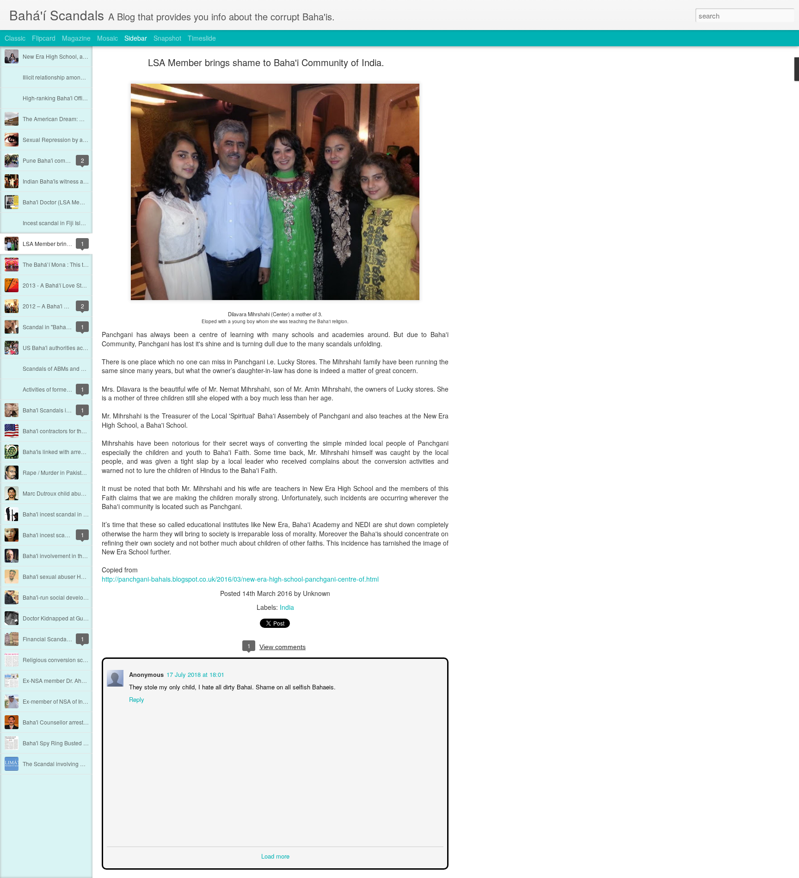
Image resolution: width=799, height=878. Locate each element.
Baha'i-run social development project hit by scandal (88, 597)
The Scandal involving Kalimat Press (69, 763)
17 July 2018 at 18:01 (194, 673)
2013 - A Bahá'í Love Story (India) (65, 285)
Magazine (76, 38)
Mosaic (107, 38)
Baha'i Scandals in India (53, 410)
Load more (275, 855)
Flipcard (43, 38)
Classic (15, 38)
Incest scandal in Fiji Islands (58, 223)
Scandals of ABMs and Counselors (66, 368)
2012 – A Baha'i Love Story (57, 306)
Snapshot (167, 38)
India (287, 607)
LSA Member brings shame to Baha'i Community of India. (266, 62)
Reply (135, 698)
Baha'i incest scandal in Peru (59, 535)
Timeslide (202, 38)
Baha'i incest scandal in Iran (58, 514)
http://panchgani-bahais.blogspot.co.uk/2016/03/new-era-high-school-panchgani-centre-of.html (240, 578)
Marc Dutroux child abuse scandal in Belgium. (80, 493)
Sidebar (135, 38)
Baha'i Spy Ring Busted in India (62, 743)
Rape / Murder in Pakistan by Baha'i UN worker (82, 472)
